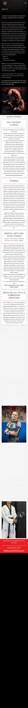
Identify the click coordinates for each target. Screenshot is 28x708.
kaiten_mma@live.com (14, 550)
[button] (25, 3)
